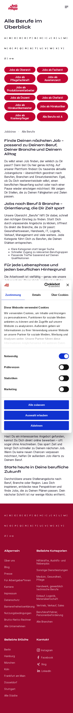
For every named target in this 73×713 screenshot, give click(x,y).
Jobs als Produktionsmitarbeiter (20, 89)
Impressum (10, 593)
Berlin (7, 649)
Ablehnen (37, 425)
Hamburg (9, 656)
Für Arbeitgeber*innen (17, 580)
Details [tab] (36, 294)
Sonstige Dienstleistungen (52, 570)
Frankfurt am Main (14, 675)
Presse (8, 573)
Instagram (47, 650)
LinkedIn (46, 670)
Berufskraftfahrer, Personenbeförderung (49, 613)
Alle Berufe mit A (52, 116)
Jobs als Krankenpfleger (20, 117)
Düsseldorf (10, 682)
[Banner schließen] (67, 285)
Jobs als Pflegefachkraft (19, 79)
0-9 (11, 58)
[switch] (64, 367)
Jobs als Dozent (20, 97)
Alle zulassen (36, 404)
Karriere (9, 586)
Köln (6, 669)
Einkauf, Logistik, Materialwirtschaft (47, 597)
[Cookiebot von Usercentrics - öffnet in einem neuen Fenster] (45, 285)
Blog (7, 567)
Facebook (47, 657)
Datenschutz (11, 599)
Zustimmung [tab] (13, 294)
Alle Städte (11, 695)
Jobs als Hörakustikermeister (20, 106)
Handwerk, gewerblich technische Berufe (49, 588)
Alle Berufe (28, 131)
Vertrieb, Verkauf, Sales (50, 605)
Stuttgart (9, 688)
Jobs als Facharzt (52, 69)
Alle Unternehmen (14, 626)
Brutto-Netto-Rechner (17, 619)
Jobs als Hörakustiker (52, 106)
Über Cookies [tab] (59, 294)
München (9, 662)
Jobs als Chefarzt (52, 97)
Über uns (9, 560)
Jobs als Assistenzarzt (52, 79)
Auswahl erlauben (36, 415)
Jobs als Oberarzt (19, 69)
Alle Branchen (44, 621)
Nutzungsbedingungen (17, 613)
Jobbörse (10, 131)
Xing (43, 664)
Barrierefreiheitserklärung (19, 606)
